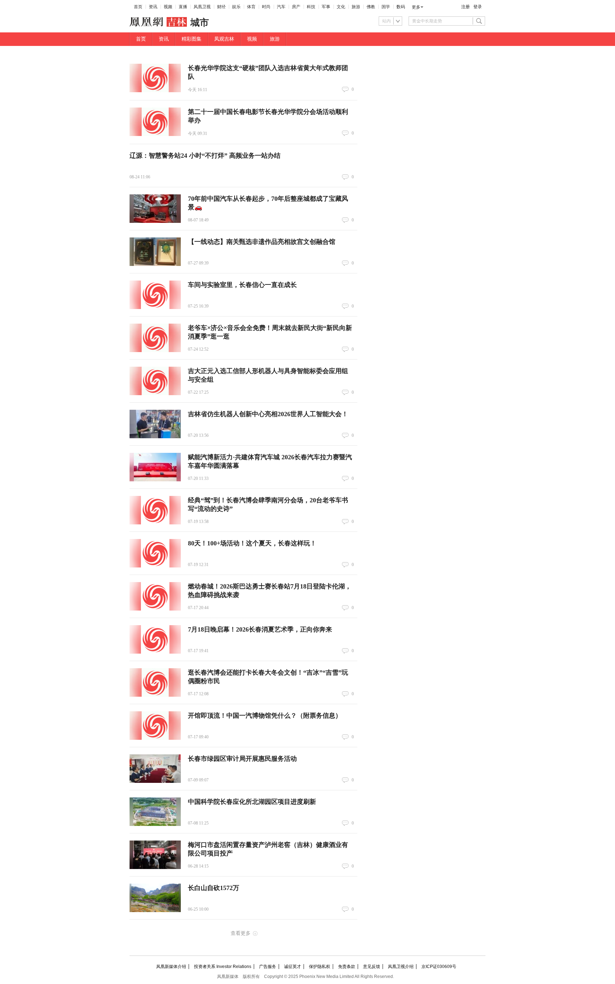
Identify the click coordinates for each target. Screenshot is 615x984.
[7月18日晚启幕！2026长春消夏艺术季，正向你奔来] (155, 639)
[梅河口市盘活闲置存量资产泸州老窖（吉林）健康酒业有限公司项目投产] (155, 855)
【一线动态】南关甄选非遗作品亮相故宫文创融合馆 (261, 241)
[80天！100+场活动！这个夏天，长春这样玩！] (155, 553)
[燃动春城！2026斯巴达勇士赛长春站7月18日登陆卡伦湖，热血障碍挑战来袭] (155, 596)
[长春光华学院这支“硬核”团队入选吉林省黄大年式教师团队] (155, 78)
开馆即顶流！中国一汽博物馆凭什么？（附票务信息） (265, 715)
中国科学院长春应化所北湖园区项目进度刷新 (252, 801)
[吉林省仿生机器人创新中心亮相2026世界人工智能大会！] (155, 424)
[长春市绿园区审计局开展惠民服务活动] (155, 768)
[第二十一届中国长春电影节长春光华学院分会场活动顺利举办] (155, 122)
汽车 (281, 6)
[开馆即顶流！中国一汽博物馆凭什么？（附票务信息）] (155, 725)
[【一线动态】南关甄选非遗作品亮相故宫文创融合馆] (155, 251)
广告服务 (267, 966)
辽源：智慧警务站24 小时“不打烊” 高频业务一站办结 (205, 155)
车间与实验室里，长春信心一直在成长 (242, 284)
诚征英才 (292, 966)
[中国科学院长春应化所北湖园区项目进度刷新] (155, 811)
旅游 (356, 6)
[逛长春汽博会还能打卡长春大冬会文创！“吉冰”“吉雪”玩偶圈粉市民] (155, 682)
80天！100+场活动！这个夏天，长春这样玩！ (252, 543)
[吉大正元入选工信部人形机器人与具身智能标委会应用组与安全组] (155, 381)
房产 (296, 6)
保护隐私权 (319, 966)
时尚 (266, 6)
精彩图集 (191, 39)
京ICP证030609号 (438, 966)
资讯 (153, 6)
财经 (221, 6)
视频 (168, 6)
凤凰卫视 (202, 6)
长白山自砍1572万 (213, 887)
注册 (465, 6)
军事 (326, 6)
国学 (386, 6)
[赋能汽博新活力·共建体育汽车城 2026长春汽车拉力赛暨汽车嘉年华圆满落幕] (155, 467)
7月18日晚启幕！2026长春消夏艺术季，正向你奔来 (260, 629)
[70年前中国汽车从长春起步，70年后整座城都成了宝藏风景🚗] (155, 208)
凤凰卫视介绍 (401, 966)
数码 (400, 6)
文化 (341, 6)
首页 (138, 6)
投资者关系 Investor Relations (222, 966)
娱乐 (236, 6)
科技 (311, 6)
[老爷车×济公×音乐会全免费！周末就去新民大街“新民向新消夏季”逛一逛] (155, 338)
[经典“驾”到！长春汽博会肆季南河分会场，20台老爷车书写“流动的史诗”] (155, 510)
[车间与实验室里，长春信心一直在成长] (155, 295)
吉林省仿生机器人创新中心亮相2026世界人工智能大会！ (268, 414)
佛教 (371, 6)
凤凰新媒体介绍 (171, 966)
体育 (251, 6)
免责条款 (346, 966)
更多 (416, 7)
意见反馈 (371, 966)
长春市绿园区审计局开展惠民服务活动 (242, 758)
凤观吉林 (224, 39)
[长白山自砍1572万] (155, 898)
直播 (183, 6)
